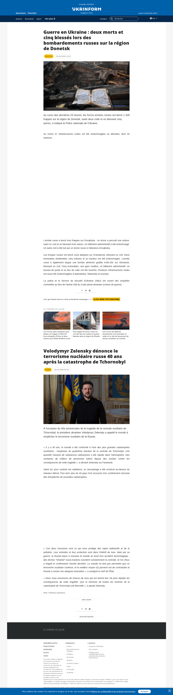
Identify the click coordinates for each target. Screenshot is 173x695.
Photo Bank (32, 13)
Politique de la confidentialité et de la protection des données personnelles (97, 655)
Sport (39, 19)
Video (45, 656)
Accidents (70, 672)
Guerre (19, 19)
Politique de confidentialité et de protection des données (112, 691)
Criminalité (70, 669)
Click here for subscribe (106, 299)
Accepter (144, 691)
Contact (103, 19)
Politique (70, 654)
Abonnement (21, 13)
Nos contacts (93, 649)
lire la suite (86, 599)
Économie (29, 19)
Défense (70, 660)
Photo (46, 653)
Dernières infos (50, 643)
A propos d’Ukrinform (96, 646)
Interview (47, 649)
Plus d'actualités (86, 616)
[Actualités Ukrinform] (86, 8)
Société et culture (73, 663)
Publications (48, 646)
